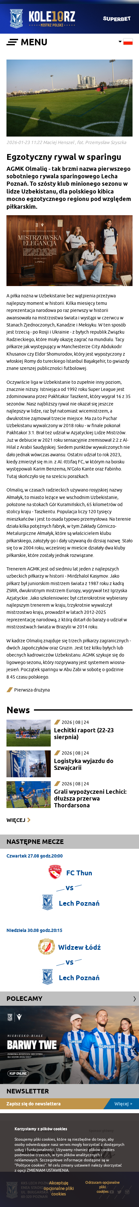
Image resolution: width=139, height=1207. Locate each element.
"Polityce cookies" (30, 1165)
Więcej (15, 820)
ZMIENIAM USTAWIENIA (48, 1170)
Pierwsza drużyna (32, 690)
